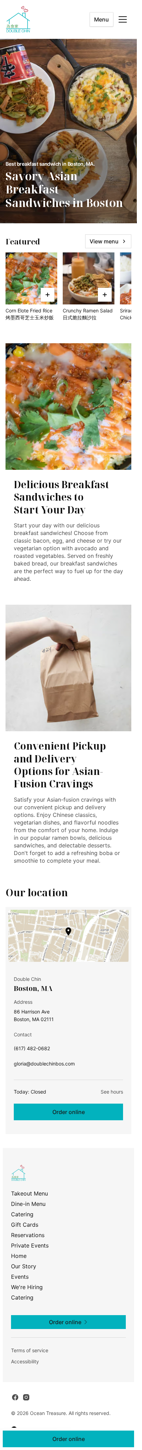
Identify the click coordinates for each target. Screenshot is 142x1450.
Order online (68, 1111)
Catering (22, 1214)
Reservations (27, 1235)
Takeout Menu (29, 1193)
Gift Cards (24, 1224)
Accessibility (25, 1361)
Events (20, 1276)
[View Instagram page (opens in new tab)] (26, 1397)
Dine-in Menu (28, 1203)
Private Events (30, 1245)
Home (19, 1255)
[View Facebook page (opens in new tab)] (15, 1397)
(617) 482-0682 (32, 1050)
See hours (112, 1092)
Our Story (23, 1266)
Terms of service (29, 1350)
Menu (101, 19)
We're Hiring (27, 1287)
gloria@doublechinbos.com (44, 1065)
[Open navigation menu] (123, 19)
